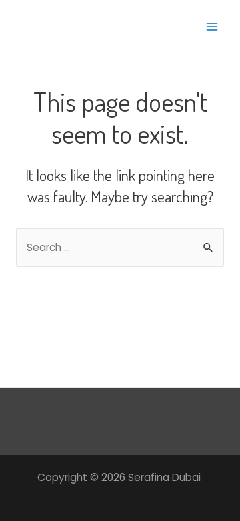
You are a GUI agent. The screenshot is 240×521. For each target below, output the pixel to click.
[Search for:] (120, 247)
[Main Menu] (212, 26)
